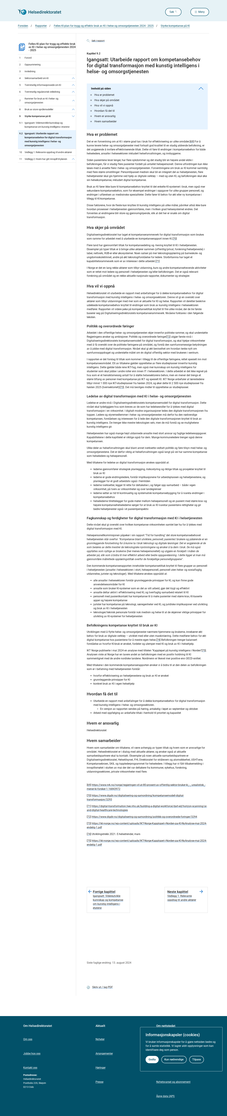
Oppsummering (30, 64)
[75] (204, 650)
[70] (174, 238)
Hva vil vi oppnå (103, 105)
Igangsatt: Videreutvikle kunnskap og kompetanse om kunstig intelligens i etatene (44, 125)
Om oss (27, 1039)
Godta (152, 1059)
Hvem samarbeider (105, 121)
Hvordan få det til (104, 110)
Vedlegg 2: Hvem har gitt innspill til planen (43, 159)
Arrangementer (104, 1053)
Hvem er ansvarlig (104, 116)
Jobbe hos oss (31, 1053)
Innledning (27, 71)
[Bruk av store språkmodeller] (73, 109)
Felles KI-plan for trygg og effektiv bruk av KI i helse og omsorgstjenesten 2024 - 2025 (52, 47)
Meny (201, 11)
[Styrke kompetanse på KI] (73, 116)
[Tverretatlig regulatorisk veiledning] (73, 92)
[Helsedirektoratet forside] (42, 12)
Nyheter (100, 1039)
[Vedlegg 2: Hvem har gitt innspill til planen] (73, 159)
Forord (25, 57)
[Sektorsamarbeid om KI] (73, 78)
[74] (158, 639)
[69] (192, 141)
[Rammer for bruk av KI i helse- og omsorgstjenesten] (73, 101)
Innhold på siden (101, 88)
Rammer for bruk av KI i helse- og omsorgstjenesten (38, 100)
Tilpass (196, 1059)
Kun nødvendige (174, 1059)
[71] (157, 261)
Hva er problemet (104, 94)
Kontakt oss (30, 1067)
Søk (172, 11)
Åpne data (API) (165, 1096)
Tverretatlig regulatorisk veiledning (39, 91)
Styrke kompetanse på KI (35, 116)
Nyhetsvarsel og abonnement (173, 1081)
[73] (122, 387)
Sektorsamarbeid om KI (34, 78)
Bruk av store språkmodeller (36, 109)
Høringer (101, 1067)
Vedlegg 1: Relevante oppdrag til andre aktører (45, 152)
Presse (99, 1081)
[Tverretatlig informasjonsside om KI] (73, 85)
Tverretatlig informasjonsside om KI (40, 85)
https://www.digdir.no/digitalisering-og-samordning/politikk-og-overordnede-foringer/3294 (144, 816)
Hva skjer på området (106, 100)
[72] (168, 336)
